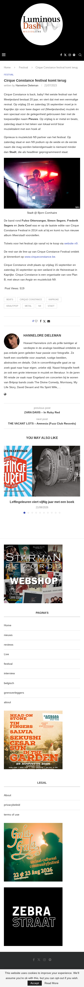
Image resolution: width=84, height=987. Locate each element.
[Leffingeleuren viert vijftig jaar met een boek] (42, 471)
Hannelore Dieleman (27, 85)
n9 (39, 306)
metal (28, 306)
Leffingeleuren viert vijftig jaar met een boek (42, 502)
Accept (34, 983)
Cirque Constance (31, 299)
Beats (9, 299)
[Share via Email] (48, 321)
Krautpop (12, 306)
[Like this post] (36, 321)
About (7, 795)
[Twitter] (65, 55)
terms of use (11, 814)
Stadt (51, 306)
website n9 (71, 243)
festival (8, 663)
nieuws (8, 635)
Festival (23, 67)
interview (9, 673)
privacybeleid (12, 804)
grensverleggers (14, 692)
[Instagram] (70, 55)
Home (7, 67)
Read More (51, 983)
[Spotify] (74, 55)
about (7, 702)
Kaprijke (54, 299)
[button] (7, 479)
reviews (8, 644)
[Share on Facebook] (40, 321)
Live (6, 654)
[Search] (80, 55)
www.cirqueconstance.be (40, 256)
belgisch (9, 683)
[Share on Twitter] (44, 321)
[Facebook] (61, 55)
